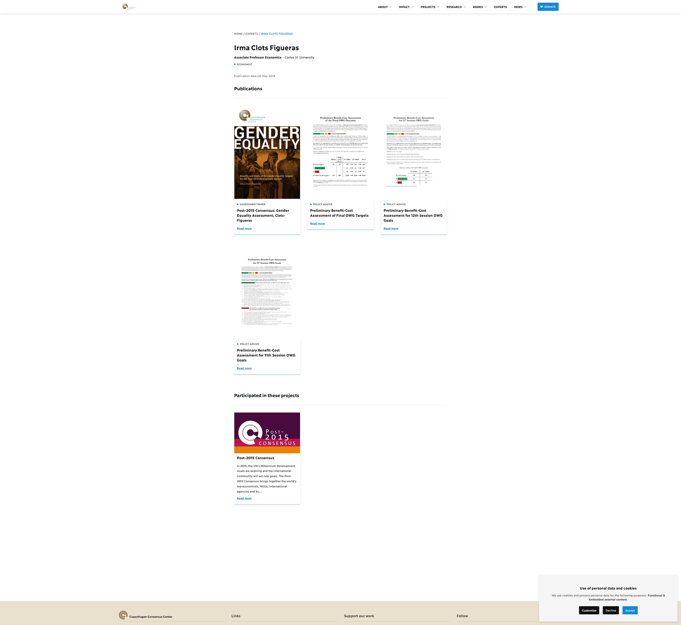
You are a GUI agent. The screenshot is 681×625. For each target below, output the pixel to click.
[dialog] (608, 598)
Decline (611, 610)
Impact (404, 6)
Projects (428, 6)
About (383, 6)
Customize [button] (589, 610)
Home (238, 33)
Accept (630, 610)
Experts (500, 6)
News (518, 6)
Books (478, 6)
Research (454, 6)
